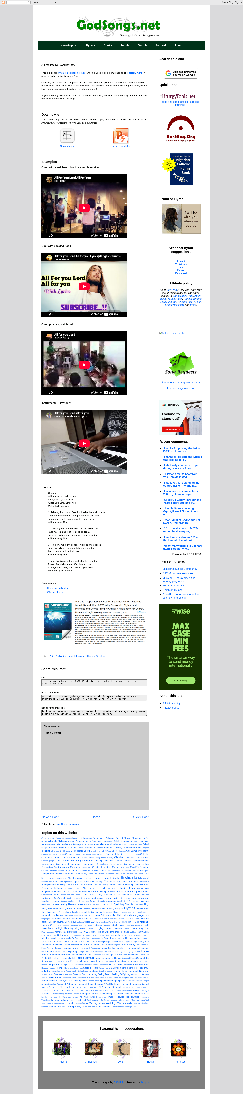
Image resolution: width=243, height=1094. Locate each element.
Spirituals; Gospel (141, 981)
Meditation (58, 935)
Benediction (129, 848)
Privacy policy (171, 707)
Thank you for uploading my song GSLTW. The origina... (181, 484)
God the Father (132, 895)
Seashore (68, 974)
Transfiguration (132, 997)
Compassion (116, 864)
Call (128, 851)
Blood (62, 851)
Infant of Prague (66, 915)
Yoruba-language (88, 1007)
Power (137, 952)
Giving (85, 895)
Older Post (141, 817)
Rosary (52, 968)
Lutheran (134, 928)
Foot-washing (142, 888)
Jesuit (106, 919)
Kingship (144, 921)
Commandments (141, 861)
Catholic (144, 854)
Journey (60, 922)
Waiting (79, 1003)
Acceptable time (62, 838)
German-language (67, 895)
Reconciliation (108, 961)
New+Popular (69, 45)
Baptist (80, 848)
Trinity (71, 1000)
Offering (66, 945)
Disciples (145, 871)
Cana (62, 854)
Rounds (60, 967)
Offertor (74, 945)
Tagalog (61, 994)
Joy (67, 921)
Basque (100, 848)
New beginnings (103, 941)
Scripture (144, 971)
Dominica (129, 874)
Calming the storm (140, 851)
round (135, 1007)
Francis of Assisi (62, 891)
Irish (114, 915)
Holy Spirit (113, 904)
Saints (123, 968)
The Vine (83, 997)
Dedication (60, 656)
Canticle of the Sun (115, 854)
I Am (59, 912)
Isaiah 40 (66, 919)
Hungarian (119, 909)
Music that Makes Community (180, 568)
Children (119, 857)
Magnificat (144, 928)
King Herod (118, 922)
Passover (51, 948)
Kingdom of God (131, 922)
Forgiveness (47, 891)
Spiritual (121, 981)
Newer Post (50, 817)
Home (95, 817)
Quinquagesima (55, 961)
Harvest (55, 904)
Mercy (98, 935)
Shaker (44, 977)
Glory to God (109, 895)
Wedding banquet (97, 1003)
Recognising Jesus (92, 961)
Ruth (81, 968)
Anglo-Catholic (114, 841)
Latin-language (118, 925)
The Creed (129, 994)
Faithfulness (86, 884)
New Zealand (71, 941)
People (125, 45)
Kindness (100, 922)
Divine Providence (106, 874)
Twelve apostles (93, 1000)
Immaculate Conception (90, 912)
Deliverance (112, 871)
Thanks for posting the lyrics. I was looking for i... (182, 458)
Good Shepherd (140, 898)
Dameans (86, 871)
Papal (43, 948)
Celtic (56, 857)
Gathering (132, 891)
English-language (77, 656)
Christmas (87, 860)
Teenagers (85, 994)
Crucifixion (76, 870)
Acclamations (74, 838)
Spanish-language (108, 981)
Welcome (121, 1003)
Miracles (131, 935)
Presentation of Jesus (82, 955)
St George (134, 984)
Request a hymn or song (181, 388)
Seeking (115, 974)
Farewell (97, 885)
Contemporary (61, 867)
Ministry (124, 935)
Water (85, 1003)
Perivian (111, 948)
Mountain (96, 938)
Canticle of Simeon (97, 854)
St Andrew (52, 984)
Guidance (144, 901)
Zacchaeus (107, 1007)
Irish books (122, 915)
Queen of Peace (129, 958)
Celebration (46, 857)
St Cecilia (98, 984)
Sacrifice (115, 968)
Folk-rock (92, 888)
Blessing (45, 850)
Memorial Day (88, 935)
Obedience (57, 945)
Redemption (120, 961)
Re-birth (66, 961)
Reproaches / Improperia (73, 965)
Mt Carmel (105, 938)
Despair (120, 871)
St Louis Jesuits (68, 987)
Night (135, 942)
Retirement (127, 965)
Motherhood (85, 938)
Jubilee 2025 (89, 922)
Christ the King (72, 860)
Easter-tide (61, 878)
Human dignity (99, 909)
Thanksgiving (105, 994)
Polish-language (97, 952)
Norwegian (142, 942)
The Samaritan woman (67, 997)
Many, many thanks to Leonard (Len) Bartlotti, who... (182, 547)
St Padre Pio (105, 987)
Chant (63, 857)
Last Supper (88, 925)
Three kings (101, 997)
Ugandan (113, 1000)
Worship (70, 1006)
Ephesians (68, 882)
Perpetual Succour (140, 948)
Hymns (90, 45)
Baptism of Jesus (68, 848)
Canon (87, 854)
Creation (144, 867)
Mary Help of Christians (102, 932)
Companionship (103, 864)
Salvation (46, 971)
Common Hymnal (173, 590)
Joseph (52, 922)
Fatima (112, 885)
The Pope (53, 997)
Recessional (76, 961)
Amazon (172, 290)
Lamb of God (47, 925)
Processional (99, 955)
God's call (145, 895)
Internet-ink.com (177, 301)
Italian (85, 919)
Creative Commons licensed (52, 871)
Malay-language (47, 932)
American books (83, 841)
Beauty (119, 848)
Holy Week (139, 904)
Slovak (146, 977)
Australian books (113, 844)
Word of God (54, 1007)
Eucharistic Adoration (127, 881)
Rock (146, 964)
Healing (64, 904)
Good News (126, 898)
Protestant (123, 955)
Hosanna (77, 909)
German (55, 895)
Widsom (137, 1003)
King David (108, 922)
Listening (68, 928)
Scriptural (133, 971)
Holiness (104, 904)
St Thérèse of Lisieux (60, 990)
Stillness (137, 990)
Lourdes (107, 928)
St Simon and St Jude (137, 987)
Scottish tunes (120, 971)
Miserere (145, 935)
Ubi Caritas (105, 1000)
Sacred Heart (90, 967)
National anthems (133, 938)
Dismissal (59, 874)
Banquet (44, 848)
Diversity (69, 874)
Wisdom (145, 1003)
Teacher (76, 994)
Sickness (90, 977)
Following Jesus (126, 888)
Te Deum (68, 994)
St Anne (60, 984)
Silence (103, 977)
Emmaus (77, 878)
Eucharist (110, 881)
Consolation (47, 867)
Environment (58, 882)
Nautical (60, 941)
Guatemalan (133, 901)
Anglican (103, 841)
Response (104, 965)
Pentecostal (95, 948)
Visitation (62, 1003)
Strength (145, 991)
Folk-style (101, 888)
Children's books (133, 858)
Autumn (125, 844)
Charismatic (73, 857)
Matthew (133, 932)
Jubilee (80, 922)
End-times (88, 878)
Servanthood (136, 974)
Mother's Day (72, 938)
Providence (133, 955)
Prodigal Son (112, 955)
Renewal (44, 965)
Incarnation (46, 915)
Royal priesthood (71, 968)
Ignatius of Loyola (70, 912)
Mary (87, 931)
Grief (125, 901)
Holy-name (53, 909)
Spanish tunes (93, 981)
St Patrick (117, 987)
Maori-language (69, 932)
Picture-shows (61, 952)
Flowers (68, 888)
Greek (119, 901)
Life (55, 928)
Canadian (69, 854)
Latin (96, 925)
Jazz (91, 919)
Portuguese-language (125, 952)
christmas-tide (118, 1007)
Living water (79, 928)
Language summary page (72, 925)
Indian (56, 915)
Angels (95, 841)
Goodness (46, 901)
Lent (50, 928)
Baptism (53, 848)
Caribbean (129, 854)
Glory (99, 895)
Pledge (81, 952)
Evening (61, 885)
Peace (75, 948)
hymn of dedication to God (72, 72)
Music (114, 938)
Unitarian (121, 1000)
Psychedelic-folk (68, 958)
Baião (140, 844)
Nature (53, 941)
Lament (58, 925)
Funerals (121, 891)
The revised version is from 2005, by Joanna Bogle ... (180, 493)
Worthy (78, 1007)
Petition (50, 951)
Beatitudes (109, 848)
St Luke (79, 987)
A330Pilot (119, 1082)
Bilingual (145, 848)
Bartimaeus (89, 848)
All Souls (52, 841)
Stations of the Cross (112, 991)
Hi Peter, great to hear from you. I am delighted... (180, 475)
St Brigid (89, 984)
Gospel (56, 901)
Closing (98, 861)
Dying (43, 878)
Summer (54, 994)
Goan (118, 895)
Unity (128, 1000)
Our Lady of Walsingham (110, 945)
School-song (83, 971)
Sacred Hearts (104, 968)
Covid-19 (134, 867)
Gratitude (101, 901)
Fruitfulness (112, 892)
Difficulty (136, 870)
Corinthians (86, 867)
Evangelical (144, 882)
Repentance (55, 964)
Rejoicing (131, 961)
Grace (93, 901)
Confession (129, 864)
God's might (60, 898)
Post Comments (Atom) (68, 824)
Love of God (123, 928)
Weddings (111, 1003)
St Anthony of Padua (74, 984)
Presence (66, 954)
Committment (62, 864)
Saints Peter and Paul (138, 968)
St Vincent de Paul (80, 991)
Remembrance (143, 961)
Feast (119, 885)
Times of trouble (115, 997)
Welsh (130, 1003)
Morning (54, 938)
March (80, 932)
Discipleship (47, 873)
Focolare (76, 888)
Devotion (127, 871)
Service (145, 974)
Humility (110, 909)
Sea (51, 974)
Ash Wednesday (60, 844)
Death (93, 871)
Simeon (109, 977)
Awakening (132, 844)
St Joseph (54, 987)
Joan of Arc (129, 919)
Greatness (111, 901)
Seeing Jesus (104, 974)
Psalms (55, 958)
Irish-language (136, 915)
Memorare (78, 935)
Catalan (137, 854)
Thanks (94, 993)
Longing (99, 928)
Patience (58, 948)
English (98, 878)
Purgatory (99, 958)
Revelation (138, 964)
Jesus (113, 918)
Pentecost (84, 948)
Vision (56, 1003)
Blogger (145, 1082)
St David (107, 984)
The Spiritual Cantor (174, 585)
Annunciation (127, 841)
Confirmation (143, 864)
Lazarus (138, 925)
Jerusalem (99, 919)
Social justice (48, 980)
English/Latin (46, 882)
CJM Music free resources (178, 573)
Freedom (83, 891)
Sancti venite (71, 971)
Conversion (75, 867)
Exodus (69, 885)
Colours (119, 861)
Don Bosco (138, 874)
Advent (119, 838)
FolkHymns (111, 888)
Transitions (45, 1000)
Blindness (55, 851)
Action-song (86, 838)
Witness (44, 1007)
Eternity (99, 882)
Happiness (45, 904)
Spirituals (130, 981)
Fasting (105, 885)
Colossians (109, 861)
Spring (44, 984)
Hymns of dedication (58, 588)
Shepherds (66, 977)
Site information (136, 977)
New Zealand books (87, 942)
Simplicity (117, 977)
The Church (117, 994)
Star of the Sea (95, 991)
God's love (47, 898)
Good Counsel (98, 898)
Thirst (92, 997)
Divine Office (93, 874)
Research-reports (91, 965)
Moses (62, 938)
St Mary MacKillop (90, 987)
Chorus (145, 857)
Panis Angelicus (142, 945)
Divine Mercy (80, 874)
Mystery (121, 938)
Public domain (85, 957)
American (70, 841)
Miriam (138, 935)
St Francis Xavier (119, 984)
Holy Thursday (127, 904)
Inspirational (78, 915)
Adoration (110, 838)
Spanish (83, 981)
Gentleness (46, 895)
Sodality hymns (62, 981)
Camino (44, 854)
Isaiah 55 (76, 919)
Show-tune (81, 977)
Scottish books (105, 971)
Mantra (58, 932)
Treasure (55, 1000)
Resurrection (115, 964)
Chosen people (48, 861)
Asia (52, 656)
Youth (98, 1007)
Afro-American (138, 838)
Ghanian (78, 895)
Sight (97, 977)
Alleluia (61, 841)
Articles (145, 841)
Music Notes (175, 298)
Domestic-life (120, 874)
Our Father (93, 945)
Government (84, 901)
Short (74, 977)
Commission (47, 864)
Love (115, 928)
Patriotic (67, 948)
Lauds (128, 925)
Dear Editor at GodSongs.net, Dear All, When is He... (182, 521)
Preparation (54, 955)
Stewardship (127, 991)
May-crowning (47, 935)
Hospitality (87, 909)
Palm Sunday (128, 944)
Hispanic (87, 904)
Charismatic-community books (93, 858)
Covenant (125, 867)
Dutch (146, 874)
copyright (128, 1007)
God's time (85, 898)
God (123, 895)
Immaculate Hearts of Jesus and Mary (120, 912)
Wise (193, 304)
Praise (145, 951)
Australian (99, 844)
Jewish (121, 919)
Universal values (138, 1000)
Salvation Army (58, 971)
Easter (50, 878)
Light (60, 928)
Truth (83, 1000)
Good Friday (112, 898)
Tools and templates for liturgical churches (180, 103)
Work (63, 1007)
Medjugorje (68, 935)
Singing (125, 977)
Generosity (143, 891)
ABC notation (48, 838)
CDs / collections (119, 851)
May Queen (143, 932)
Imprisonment (143, 912)
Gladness (93, 895)
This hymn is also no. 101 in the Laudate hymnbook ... (181, 539)
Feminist (139, 885)
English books (111, 878)
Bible (138, 848)
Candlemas (79, 854)
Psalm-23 (46, 958)
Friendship (101, 891)
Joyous (72, 922)
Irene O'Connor (103, 915)
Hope (69, 908)
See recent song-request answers (181, 382)
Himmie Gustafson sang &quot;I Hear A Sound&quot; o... (181, 511)
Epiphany (78, 881)
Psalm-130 (144, 955)
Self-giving (125, 974)
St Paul (125, 987)
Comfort (127, 861)
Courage (116, 867)
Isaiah (58, 919)
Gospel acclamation (69, 901)
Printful (188, 298)
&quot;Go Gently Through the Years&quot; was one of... (182, 501)
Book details (77, 851)
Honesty (62, 909)
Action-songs (99, 838)
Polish (87, 952)
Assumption (78, 844)
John (137, 919)
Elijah (70, 878)
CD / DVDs (106, 851)
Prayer (44, 955)
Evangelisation (48, 885)
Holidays (95, 904)
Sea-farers (59, 974)
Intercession (89, 915)
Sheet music (54, 977)
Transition (145, 997)
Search (142, 45)
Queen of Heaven (113, 958)
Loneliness (90, 928)
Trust (78, 1000)
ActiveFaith (194, 301)
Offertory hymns (55, 592)
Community (89, 864)
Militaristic (115, 935)
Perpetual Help (123, 948)
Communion (76, 864)
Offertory (100, 656)
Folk (83, 888)
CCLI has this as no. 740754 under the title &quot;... (181, 530)
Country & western (101, 867)
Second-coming (89, 974)
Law (133, 925)
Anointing (137, 841)
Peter (43, 952)
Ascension (46, 844)
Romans (44, 968)
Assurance (89, 844)
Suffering (45, 994)
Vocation (71, 1003)
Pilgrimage (73, 951)
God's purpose (73, 898)
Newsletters (117, 941)
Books (108, 45)
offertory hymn (134, 72)
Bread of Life (96, 851)
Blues (68, 851)
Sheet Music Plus (183, 295)
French (92, 891)
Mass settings (122, 932)
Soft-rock (73, 981)
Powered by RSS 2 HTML (187, 554)
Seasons (77, 974)
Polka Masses (110, 952)
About (178, 45)
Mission (45, 938)
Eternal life (89, 881)
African (127, 838)
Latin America (104, 925)
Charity (110, 858)
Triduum (64, 1000)
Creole (67, 871)
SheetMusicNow (174, 304)
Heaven (72, 904)
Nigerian (128, 941)
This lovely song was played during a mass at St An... (181, 467)
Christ (59, 861)
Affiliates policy (171, 703)
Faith (75, 884)
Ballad (146, 844)
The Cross (140, 994)
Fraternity (75, 892)
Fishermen (59, 888)
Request (160, 45)
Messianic (106, 935)
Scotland (93, 971)
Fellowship (128, 885)
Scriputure (45, 974)
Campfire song (54, 854)
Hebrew (79, 904)
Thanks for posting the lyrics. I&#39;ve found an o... (181, 450)
